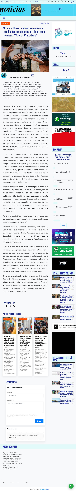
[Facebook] (59, 1)
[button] (49, 1)
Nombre (9, 392)
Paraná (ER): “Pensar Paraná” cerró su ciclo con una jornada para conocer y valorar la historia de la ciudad (41, 342)
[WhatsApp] (52, 1)
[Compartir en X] (10, 306)
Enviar (39, 421)
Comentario (10, 400)
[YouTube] (69, 1)
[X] (56, 1)
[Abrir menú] (3, 18)
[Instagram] (62, 1)
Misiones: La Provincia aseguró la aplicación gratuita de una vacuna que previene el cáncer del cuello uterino (9, 341)
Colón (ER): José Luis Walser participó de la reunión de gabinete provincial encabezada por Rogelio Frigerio (25, 341)
